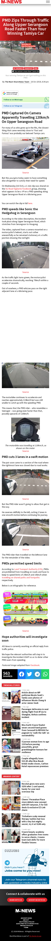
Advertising (26, 918)
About (26, 920)
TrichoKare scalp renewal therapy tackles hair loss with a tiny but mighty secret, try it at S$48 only (34, 820)
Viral (36, 68)
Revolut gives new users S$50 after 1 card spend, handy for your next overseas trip (33, 787)
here (30, 203)
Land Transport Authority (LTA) (28, 569)
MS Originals (18, 68)
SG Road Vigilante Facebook (18, 188)
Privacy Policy (26, 925)
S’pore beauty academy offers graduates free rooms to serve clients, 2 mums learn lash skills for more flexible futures (35, 837)
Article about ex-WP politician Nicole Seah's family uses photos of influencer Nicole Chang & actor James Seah (34, 697)
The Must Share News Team (17, 81)
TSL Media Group (35, 936)
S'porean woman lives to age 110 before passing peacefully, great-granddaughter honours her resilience (35, 747)
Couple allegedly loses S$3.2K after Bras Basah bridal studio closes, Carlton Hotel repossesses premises (35, 762)
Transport (28, 68)
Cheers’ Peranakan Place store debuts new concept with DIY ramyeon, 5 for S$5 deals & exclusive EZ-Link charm (35, 804)
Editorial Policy (26, 922)
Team (26, 927)
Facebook (34, 665)
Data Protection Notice (27, 924)
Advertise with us (37, 900)
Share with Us (15, 900)
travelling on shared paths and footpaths (21, 577)
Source (25, 172)
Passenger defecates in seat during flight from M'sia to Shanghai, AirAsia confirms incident (35, 713)
